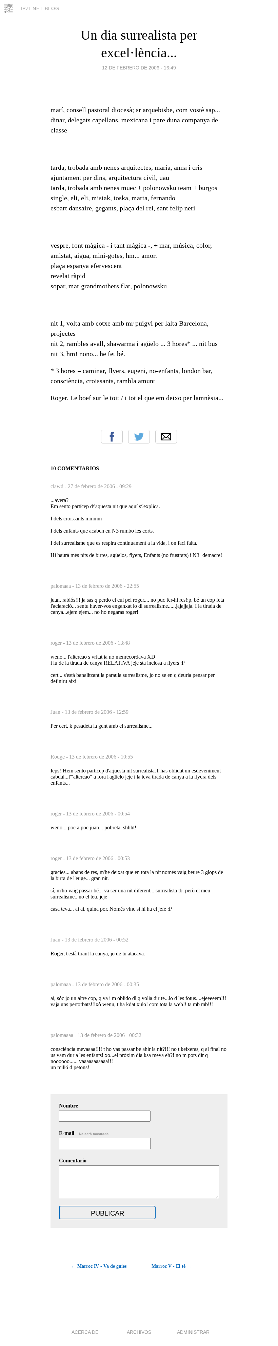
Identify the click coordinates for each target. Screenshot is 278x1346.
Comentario (72, 1160)
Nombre (68, 1106)
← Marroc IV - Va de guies (98, 1266)
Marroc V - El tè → (172, 1266)
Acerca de (85, 1332)
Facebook (112, 436)
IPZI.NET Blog (40, 8)
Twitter (139, 436)
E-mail (84, 1133)
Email (166, 436)
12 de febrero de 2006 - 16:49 (139, 67)
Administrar (193, 1332)
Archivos (139, 1332)
